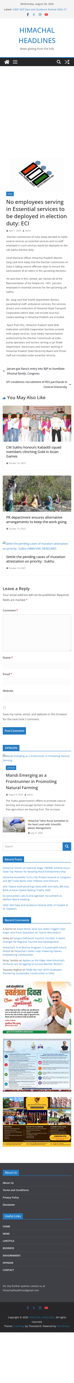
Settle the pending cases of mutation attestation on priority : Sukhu (35, 559)
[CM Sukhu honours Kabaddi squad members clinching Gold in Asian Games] (37, 408)
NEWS (10, 194)
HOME (6, 1226)
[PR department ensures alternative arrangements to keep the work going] (37, 478)
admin (28, 230)
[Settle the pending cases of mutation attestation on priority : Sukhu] (37, 543)
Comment (10, 610)
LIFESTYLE (8, 1240)
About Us (8, 1182)
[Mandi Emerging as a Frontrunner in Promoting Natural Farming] (37, 758)
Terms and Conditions (16, 1190)
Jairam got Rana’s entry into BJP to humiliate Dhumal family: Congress (36, 371)
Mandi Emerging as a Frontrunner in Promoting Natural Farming (31, 781)
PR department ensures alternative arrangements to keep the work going (36, 519)
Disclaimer (9, 1204)
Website (8, 691)
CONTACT (8, 1270)
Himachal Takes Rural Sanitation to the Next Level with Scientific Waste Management (48, 824)
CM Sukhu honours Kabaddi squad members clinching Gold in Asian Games (33, 452)
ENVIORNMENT (11, 1255)
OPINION (11, 768)
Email (7, 674)
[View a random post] (67, 62)
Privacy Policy (11, 1197)
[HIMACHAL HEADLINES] (7, 62)
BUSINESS (8, 1248)
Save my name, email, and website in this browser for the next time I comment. (35, 716)
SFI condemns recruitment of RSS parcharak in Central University (36, 384)
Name (8, 657)
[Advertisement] (37, 105)
